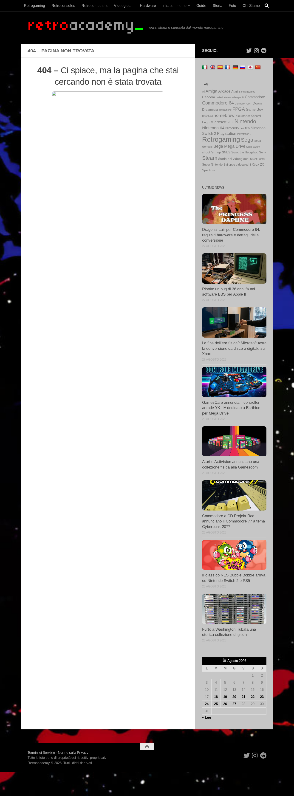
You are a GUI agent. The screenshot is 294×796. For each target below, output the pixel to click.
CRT (249, 103)
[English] (213, 67)
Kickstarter (242, 116)
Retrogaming (34, 6)
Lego (205, 122)
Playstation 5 (244, 134)
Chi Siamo (251, 6)
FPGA (238, 109)
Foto (232, 6)
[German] (235, 67)
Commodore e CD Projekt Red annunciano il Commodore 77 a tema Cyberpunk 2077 (233, 521)
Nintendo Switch (237, 128)
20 (234, 697)
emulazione (225, 109)
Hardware (148, 6)
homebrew (224, 115)
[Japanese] (251, 67)
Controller (240, 103)
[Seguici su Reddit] (263, 50)
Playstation (226, 133)
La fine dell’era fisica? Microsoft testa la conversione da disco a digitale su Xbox (234, 348)
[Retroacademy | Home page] (85, 28)
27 (234, 704)
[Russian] (243, 67)
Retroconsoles (63, 6)
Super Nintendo (212, 164)
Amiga (211, 91)
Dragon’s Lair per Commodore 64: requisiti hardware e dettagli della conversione (231, 235)
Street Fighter (257, 159)
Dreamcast (210, 109)
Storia (217, 6)
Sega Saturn (253, 146)
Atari (234, 91)
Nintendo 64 (213, 128)
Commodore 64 (218, 102)
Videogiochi (123, 6)
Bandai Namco (247, 91)
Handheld (207, 116)
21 (243, 697)
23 (262, 697)
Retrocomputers (94, 6)
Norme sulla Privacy (73, 752)
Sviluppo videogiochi (237, 164)
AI (203, 91)
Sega (247, 140)
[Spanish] (220, 67)
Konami (256, 116)
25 (216, 704)
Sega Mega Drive (229, 146)
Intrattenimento (174, 6)
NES (230, 122)
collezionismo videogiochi (230, 97)
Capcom (208, 97)
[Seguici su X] (249, 50)
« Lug (206, 717)
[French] (228, 67)
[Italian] (205, 67)
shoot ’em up (211, 152)
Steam (209, 158)
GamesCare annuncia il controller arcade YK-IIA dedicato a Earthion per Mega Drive (231, 407)
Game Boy (254, 109)
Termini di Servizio (41, 752)
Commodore (255, 97)
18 (216, 697)
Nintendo (245, 121)
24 (207, 704)
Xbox (255, 164)
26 (225, 704)
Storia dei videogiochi (233, 159)
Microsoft (218, 122)
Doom (257, 103)
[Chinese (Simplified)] (258, 67)
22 (252, 697)
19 (225, 697)
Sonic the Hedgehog (244, 152)
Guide (201, 6)
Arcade (224, 91)
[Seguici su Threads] (256, 50)
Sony (262, 152)
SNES (226, 152)
